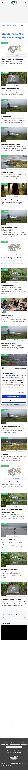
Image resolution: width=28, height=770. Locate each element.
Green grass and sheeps (9, 569)
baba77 (16, 113)
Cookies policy (5, 744)
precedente (8, 612)
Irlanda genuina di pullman (11, 599)
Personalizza (13, 400)
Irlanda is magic (7, 116)
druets (16, 566)
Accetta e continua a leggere (14, 396)
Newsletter (24, 744)
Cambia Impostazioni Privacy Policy (14, 746)
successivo (20, 618)
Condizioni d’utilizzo (15, 744)
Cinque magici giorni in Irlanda (12, 59)
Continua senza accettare (20, 368)
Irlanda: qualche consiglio (10, 200)
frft (16, 224)
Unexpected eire (7, 315)
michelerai (16, 196)
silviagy (16, 168)
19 (6, 618)
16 (19, 615)
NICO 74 (16, 506)
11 (6, 615)
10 (3, 615)
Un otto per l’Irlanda (8, 540)
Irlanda (14, 25)
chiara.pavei (16, 140)
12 (9, 615)
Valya (16, 254)
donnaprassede (16, 478)
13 (12, 615)
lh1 (16, 450)
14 (14, 615)
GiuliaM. (16, 339)
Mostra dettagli (20, 392)
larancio (16, 85)
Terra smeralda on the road (10, 426)
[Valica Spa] (14, 759)
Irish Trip (4, 454)
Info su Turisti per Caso (10, 742)
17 (21, 615)
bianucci (16, 282)
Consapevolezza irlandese (10, 482)
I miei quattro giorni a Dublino (12, 258)
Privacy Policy (20, 742)
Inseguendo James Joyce (10, 88)
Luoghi (9, 25)
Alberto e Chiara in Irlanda (10, 144)
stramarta (16, 311)
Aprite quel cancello (8, 343)
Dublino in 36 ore (7, 285)
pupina (16, 423)
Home (3, 25)
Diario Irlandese (7, 172)
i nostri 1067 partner (10, 375)
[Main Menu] (2, 2)
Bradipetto (16, 536)
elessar (16, 595)
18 (3, 618)
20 (9, 618)
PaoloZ (16, 55)
